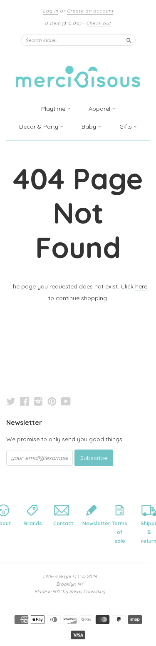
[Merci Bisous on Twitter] (10, 401)
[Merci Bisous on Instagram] (38, 401)
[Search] (128, 39)
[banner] (78, 72)
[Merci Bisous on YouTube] (66, 401)
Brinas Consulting (87, 591)
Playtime (54, 108)
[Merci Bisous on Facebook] (24, 401)
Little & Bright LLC (61, 576)
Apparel (100, 108)
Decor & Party (39, 126)
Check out (98, 23)
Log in (50, 11)
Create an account (90, 11)
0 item (63, 23)
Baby (90, 126)
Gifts (126, 126)
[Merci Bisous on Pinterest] (52, 401)
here (141, 286)
